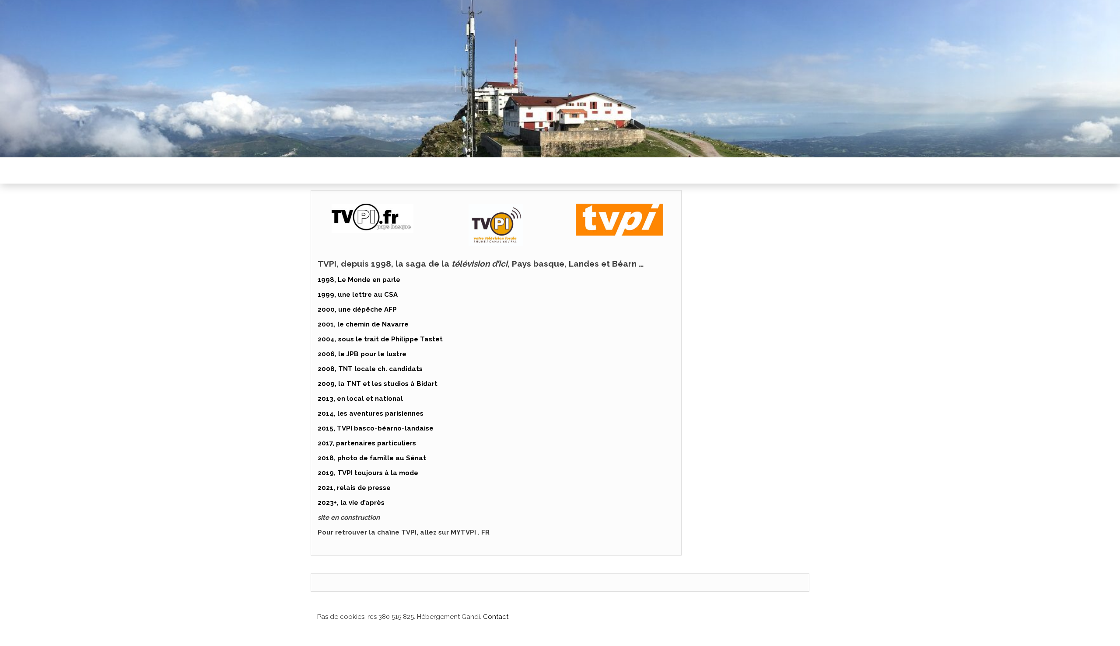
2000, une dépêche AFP (357, 309)
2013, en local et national (360, 399)
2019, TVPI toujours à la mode (368, 473)
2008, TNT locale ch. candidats (370, 369)
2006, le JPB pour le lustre (362, 354)
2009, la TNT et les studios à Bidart (378, 384)
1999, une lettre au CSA (358, 295)
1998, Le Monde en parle (359, 280)
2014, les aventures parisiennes (371, 413)
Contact (495, 617)
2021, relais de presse (354, 488)
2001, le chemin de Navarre (363, 324)
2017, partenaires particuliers (367, 443)
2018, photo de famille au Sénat (372, 458)
